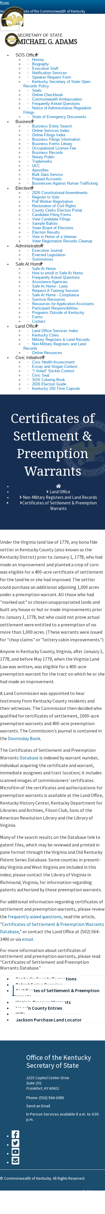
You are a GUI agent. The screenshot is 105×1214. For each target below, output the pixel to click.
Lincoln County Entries (39, 1008)
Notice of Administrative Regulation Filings (57, 110)
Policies (90, 1191)
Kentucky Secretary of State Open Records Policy (56, 83)
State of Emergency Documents (59, 117)
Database (29, 758)
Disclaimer (92, 1202)
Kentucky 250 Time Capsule (56, 388)
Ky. (4, 2)
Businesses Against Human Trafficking (65, 183)
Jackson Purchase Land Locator (49, 1020)
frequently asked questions (35, 916)
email (27, 939)
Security (90, 1196)
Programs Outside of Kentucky (58, 312)
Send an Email (38, 1105)
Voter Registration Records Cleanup (62, 241)
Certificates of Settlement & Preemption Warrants (55, 993)
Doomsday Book (24, 738)
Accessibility (94, 1207)
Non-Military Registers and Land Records (54, 346)
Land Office (60, 491)
